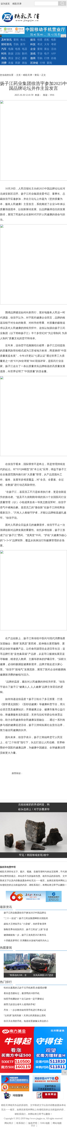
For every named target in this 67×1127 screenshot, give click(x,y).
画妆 (24, 62)
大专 (46, 44)
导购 (16, 44)
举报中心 (48, 1087)
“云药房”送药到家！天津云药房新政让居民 (25, 1015)
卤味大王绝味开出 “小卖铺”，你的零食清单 (25, 924)
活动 (53, 49)
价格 (53, 58)
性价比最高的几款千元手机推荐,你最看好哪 (25, 987)
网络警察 (16, 1095)
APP (53, 53)
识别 (17, 53)
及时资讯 (6, 39)
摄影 (24, 58)
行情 (46, 58)
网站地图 (57, 1123)
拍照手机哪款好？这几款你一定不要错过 (24, 999)
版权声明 (32, 1123)
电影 (53, 39)
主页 (18, 75)
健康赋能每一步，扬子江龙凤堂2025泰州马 (25, 935)
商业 (10, 58)
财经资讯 (6, 44)
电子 (46, 53)
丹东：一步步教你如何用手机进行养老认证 (25, 1010)
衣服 (10, 62)
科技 (33, 44)
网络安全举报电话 (48, 1079)
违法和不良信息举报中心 (16, 1079)
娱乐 (33, 39)
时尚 (4, 53)
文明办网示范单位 (16, 1087)
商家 (17, 62)
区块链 (34, 62)
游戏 (33, 53)
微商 (33, 58)
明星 (39, 39)
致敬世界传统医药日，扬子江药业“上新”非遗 (26, 929)
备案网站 (48, 1095)
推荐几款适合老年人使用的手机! (20, 1004)
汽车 (4, 49)
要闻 (16, 39)
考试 (39, 44)
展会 (46, 49)
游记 (17, 58)
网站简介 (8, 1123)
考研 (53, 44)
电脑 (10, 49)
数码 (24, 53)
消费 (4, 62)
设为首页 (5, 3)
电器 (24, 49)
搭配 (46, 39)
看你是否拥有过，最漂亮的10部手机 (21, 993)
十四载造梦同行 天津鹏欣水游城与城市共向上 (26, 940)
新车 (22, 44)
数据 (10, 53)
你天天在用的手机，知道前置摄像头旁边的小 (26, 1021)
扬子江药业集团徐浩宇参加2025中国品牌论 (25, 912)
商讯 (4, 58)
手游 (39, 53)
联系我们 (20, 1123)
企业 (33, 49)
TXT (33, 1125)
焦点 (22, 39)
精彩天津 (16, 3)
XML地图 (45, 1123)
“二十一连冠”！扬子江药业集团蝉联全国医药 (26, 918)
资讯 (36, 75)
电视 (17, 49)
